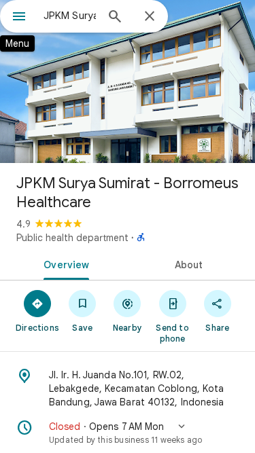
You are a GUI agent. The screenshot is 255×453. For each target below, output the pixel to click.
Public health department (72, 238)
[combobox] (70, 15)
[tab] (64, 263)
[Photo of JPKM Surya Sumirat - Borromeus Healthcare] (127, 81)
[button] (127, 432)
